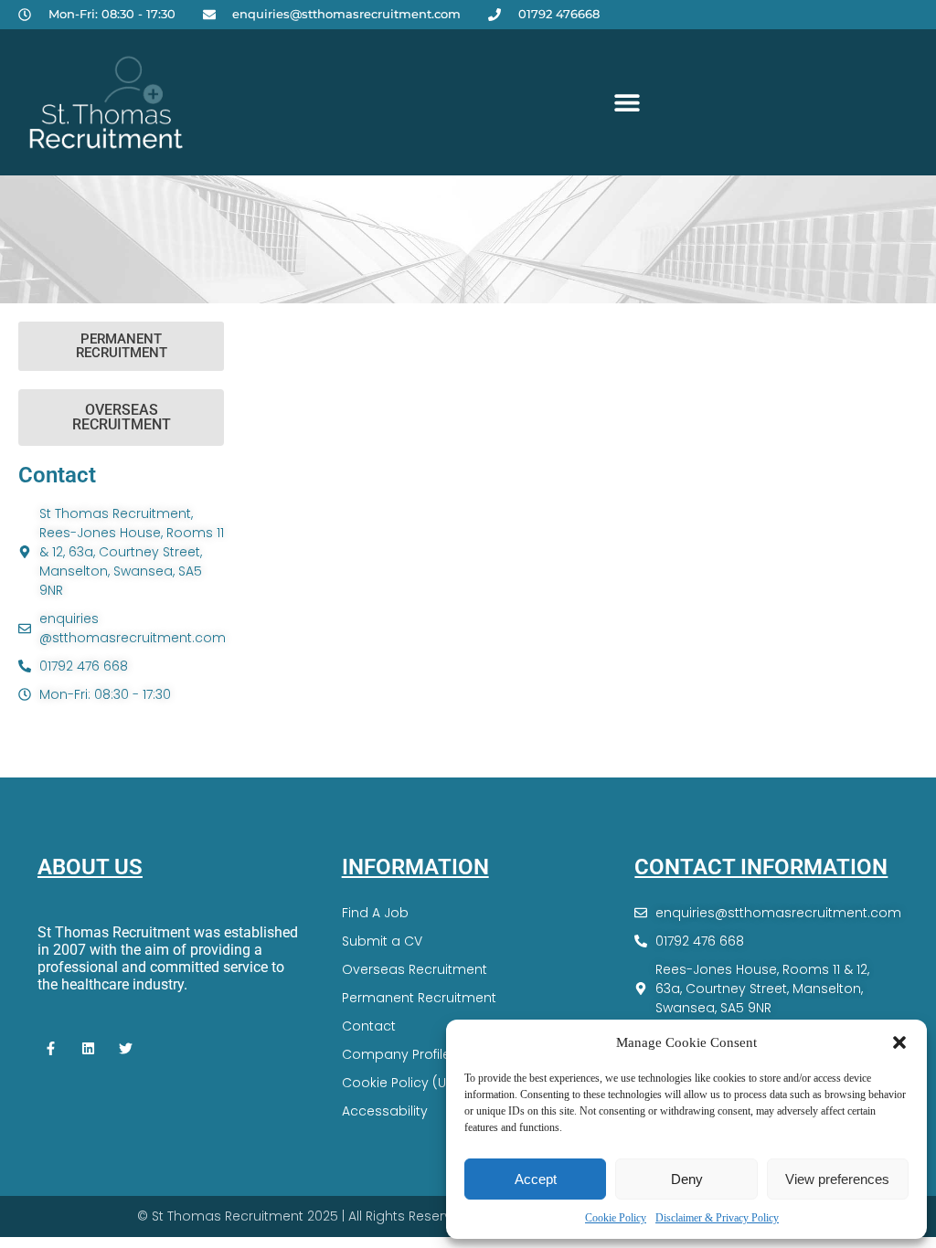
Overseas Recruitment (414, 969)
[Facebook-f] (51, 1049)
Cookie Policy (615, 1217)
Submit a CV (382, 941)
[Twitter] (126, 1049)
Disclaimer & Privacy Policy (717, 1217)
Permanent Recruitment (419, 998)
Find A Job (375, 913)
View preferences (837, 1179)
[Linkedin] (88, 1049)
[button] (899, 1042)
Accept (536, 1179)
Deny (687, 1179)
